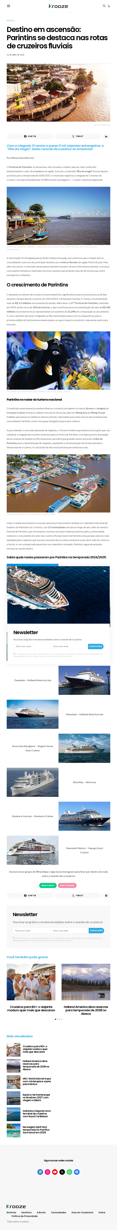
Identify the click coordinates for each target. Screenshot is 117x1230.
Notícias (10, 20)
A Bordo (41, 1212)
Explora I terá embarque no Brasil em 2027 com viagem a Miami (36, 1097)
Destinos (26, 1212)
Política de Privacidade (25, 1216)
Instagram (67, 885)
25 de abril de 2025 (15, 55)
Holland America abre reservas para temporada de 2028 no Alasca (86, 1010)
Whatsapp (48, 885)
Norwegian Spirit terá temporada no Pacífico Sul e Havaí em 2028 (36, 1129)
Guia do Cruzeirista (82, 1212)
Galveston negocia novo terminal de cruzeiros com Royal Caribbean (37, 1113)
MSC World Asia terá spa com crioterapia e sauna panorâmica (37, 1081)
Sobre (102, 1212)
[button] (109, 6)
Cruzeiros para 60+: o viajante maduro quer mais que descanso (31, 1008)
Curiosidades (58, 1212)
